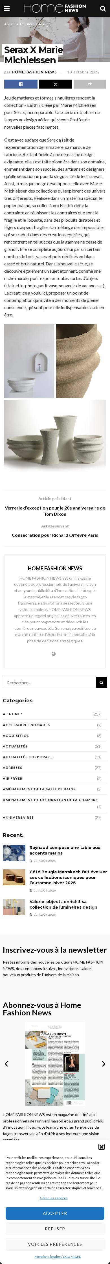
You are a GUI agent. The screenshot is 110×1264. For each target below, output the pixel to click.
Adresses (12, 767)
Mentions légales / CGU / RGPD (58, 1256)
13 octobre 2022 (83, 72)
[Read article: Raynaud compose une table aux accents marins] (14, 853)
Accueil (10, 24)
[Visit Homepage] (55, 8)
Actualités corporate (28, 757)
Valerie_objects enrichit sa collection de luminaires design (63, 904)
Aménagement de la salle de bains (39, 789)
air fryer (13, 778)
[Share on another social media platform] (90, 84)
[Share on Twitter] (55, 84)
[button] (101, 1147)
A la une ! (45, 24)
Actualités (27, 24)
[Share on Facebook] (21, 84)
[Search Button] (103, 8)
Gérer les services (54, 1198)
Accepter (55, 1213)
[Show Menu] (7, 8)
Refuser (55, 1228)
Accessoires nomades (26, 725)
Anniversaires (18, 817)
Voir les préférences (55, 1244)
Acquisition (16, 735)
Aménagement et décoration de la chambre (50, 800)
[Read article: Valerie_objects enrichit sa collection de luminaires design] (14, 907)
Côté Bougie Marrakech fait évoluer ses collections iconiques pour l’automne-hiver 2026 (68, 877)
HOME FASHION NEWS (34, 72)
